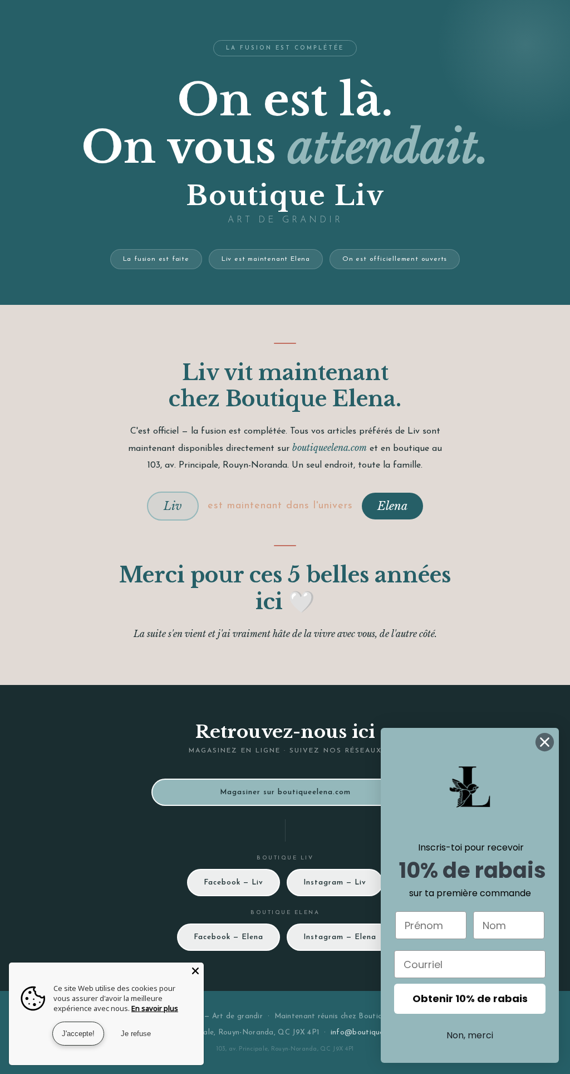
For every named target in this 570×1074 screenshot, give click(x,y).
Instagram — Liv (334, 882)
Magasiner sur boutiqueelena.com (285, 792)
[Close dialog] (544, 742)
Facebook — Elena (228, 937)
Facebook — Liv (233, 882)
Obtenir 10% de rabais (470, 998)
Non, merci (469, 1035)
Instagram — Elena (339, 937)
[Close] (195, 970)
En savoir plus (154, 1008)
